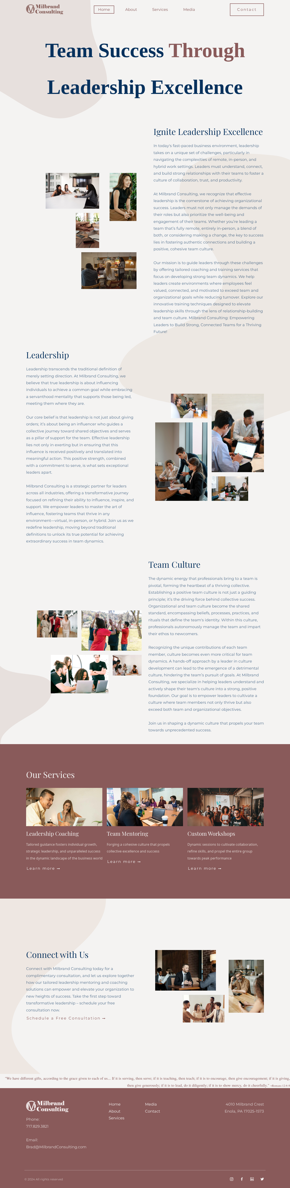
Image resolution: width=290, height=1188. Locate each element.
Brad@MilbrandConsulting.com (56, 1147)
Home (104, 9)
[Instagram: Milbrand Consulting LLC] (231, 1179)
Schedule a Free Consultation (66, 1018)
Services (160, 9)
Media (189, 9)
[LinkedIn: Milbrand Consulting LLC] (252, 1179)
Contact (247, 9)
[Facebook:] (241, 1179)
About (131, 9)
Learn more (44, 868)
